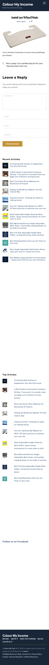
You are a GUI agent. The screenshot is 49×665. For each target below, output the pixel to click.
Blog (40, 639)
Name (7, 117)
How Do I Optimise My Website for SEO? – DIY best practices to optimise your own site (28, 207)
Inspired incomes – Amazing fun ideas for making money (26, 199)
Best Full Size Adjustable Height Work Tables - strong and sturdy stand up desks (29, 469)
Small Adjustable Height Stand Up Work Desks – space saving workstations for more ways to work (28, 216)
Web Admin (21, 21)
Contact (8, 642)
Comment (8, 96)
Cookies (5, 657)
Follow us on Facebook (15, 541)
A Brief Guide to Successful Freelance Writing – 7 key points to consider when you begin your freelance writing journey (27, 174)
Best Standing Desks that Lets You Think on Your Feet (28, 242)
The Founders (28, 639)
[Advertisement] (24, 291)
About (14, 639)
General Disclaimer (16, 657)
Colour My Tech (9, 648)
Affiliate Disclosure (31, 657)
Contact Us (26, 654)
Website (7, 135)
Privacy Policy (36, 654)
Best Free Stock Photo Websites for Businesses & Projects (24, 182)
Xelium (25, 651)
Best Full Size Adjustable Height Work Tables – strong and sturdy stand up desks (27, 234)
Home (6, 639)
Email (7, 126)
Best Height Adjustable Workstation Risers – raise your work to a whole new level (28, 250)
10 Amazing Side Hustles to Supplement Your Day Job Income (26, 165)
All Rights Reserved (10, 654)
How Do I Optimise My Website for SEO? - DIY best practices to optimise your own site (29, 433)
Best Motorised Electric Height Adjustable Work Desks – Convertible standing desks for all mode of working (28, 225)
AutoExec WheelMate (24, 17)
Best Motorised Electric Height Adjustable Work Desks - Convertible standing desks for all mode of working (30, 457)
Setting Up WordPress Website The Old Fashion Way (26, 191)
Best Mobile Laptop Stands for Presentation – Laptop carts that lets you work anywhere (28, 259)
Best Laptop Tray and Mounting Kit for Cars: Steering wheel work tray (24, 64)
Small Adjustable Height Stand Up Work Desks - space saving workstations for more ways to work (29, 445)
